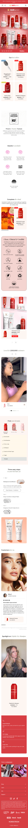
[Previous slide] (12, 342)
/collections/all (3, 7)
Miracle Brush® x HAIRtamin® (7, 74)
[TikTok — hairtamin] (14, 798)
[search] (5, 5)
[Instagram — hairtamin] (11, 799)
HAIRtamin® (15, 825)
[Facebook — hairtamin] (17, 799)
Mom (22, 432)
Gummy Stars (7, 95)
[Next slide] (15, 342)
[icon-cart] (25, 5)
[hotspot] (21, 301)
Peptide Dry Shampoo (20, 95)
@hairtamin (9, 762)
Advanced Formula (20, 73)
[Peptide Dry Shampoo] (21, 88)
